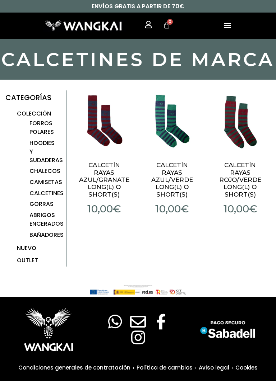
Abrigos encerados (46, 219)
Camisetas (45, 182)
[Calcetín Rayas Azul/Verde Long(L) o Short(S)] (172, 120)
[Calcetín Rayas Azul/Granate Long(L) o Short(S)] (104, 120)
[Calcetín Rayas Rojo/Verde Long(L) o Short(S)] (240, 120)
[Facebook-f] (161, 322)
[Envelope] (138, 322)
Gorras (41, 204)
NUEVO (26, 248)
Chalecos (44, 171)
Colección (34, 113)
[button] (227, 25)
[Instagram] (138, 337)
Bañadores (46, 235)
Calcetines (46, 193)
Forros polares (41, 127)
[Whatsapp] (115, 322)
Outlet (27, 260)
